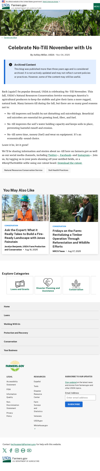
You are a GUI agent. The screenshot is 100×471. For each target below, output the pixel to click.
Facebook (65, 155)
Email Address (72, 392)
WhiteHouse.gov (41, 425)
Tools (36, 386)
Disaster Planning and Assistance (48, 289)
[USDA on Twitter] (5, 450)
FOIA (9, 389)
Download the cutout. (70, 162)
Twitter (52, 155)
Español (37, 381)
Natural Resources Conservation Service (23, 170)
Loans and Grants (20, 289)
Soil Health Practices (58, 170)
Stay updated (71, 382)
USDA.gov (38, 420)
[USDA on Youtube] (29, 450)
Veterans (38, 416)
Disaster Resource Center (38, 394)
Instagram (84, 155)
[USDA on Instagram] (17, 450)
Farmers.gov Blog (10, 37)
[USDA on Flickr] (23, 450)
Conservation (76, 289)
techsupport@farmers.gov (23, 444)
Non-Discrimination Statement (13, 405)
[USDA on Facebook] (11, 450)
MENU (97, 6)
